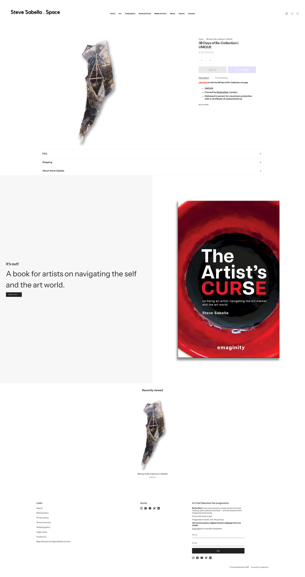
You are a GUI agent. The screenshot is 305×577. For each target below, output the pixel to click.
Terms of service (43, 522)
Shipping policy (43, 527)
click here (203, 82)
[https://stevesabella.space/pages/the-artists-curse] (30, 273)
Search (39, 508)
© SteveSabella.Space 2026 (239, 567)
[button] (120, 13)
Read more (204, 104)
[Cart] (297, 13)
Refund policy (42, 513)
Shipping (47, 162)
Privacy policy (42, 517)
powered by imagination (260, 567)
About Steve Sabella (53, 170)
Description (204, 78)
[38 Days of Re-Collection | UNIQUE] (152, 434)
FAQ (44, 153)
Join (218, 551)
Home (201, 39)
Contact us (41, 536)
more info (12, 294)
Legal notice (41, 532)
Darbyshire (222, 92)
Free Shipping (221, 78)
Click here (196, 528)
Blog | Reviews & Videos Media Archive (53, 541)
